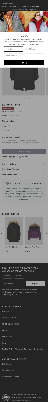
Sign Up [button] (24, 62)
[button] (45, 13)
